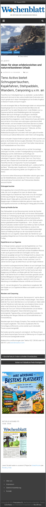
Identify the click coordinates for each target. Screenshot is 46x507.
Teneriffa (16, 52)
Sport (26, 72)
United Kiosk (36, 465)
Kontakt (9, 491)
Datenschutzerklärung (13, 488)
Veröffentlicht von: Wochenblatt (11, 72)
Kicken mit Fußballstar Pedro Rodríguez (28, 362)
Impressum (10, 484)
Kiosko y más (6, 468)
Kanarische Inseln (7, 52)
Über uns (9, 481)
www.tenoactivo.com (17, 343)
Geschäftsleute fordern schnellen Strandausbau (20, 356)
